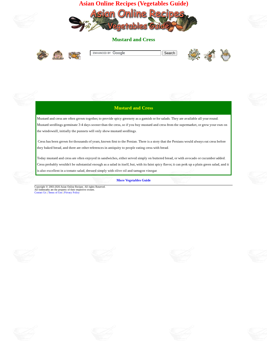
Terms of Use (55, 192)
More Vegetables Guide (134, 180)
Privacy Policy (72, 192)
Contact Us (40, 192)
